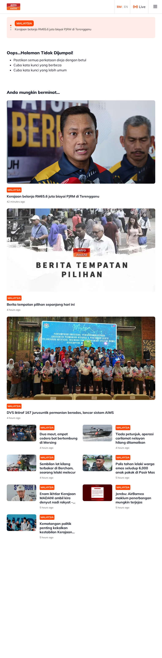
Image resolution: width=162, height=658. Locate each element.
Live (142, 7)
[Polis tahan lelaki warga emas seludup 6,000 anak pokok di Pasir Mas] (97, 463)
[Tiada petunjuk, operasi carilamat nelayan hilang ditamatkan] (97, 433)
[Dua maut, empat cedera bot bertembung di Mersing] (21, 433)
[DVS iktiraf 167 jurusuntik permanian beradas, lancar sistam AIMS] (81, 358)
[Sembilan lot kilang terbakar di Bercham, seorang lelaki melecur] (21, 463)
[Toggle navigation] (155, 6)
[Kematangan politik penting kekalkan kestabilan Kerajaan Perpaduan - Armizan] (21, 522)
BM (119, 7)
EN (126, 7)
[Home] (13, 6)
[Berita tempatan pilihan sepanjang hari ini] (81, 250)
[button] (10, 25)
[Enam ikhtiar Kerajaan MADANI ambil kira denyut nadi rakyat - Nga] (21, 492)
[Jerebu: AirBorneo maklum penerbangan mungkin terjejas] (97, 492)
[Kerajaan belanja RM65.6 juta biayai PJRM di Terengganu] (81, 142)
